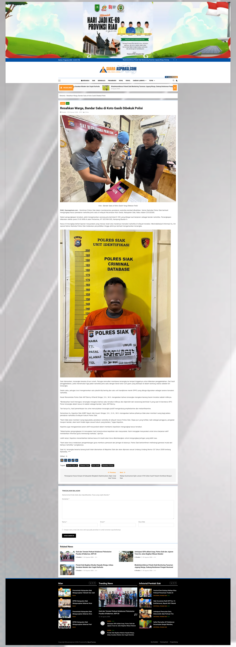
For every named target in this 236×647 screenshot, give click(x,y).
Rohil (121, 80)
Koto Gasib (95, 465)
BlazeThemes (91, 642)
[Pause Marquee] (175, 87)
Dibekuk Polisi (84, 465)
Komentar (65, 499)
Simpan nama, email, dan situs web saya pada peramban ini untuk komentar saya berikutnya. (92, 530)
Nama (64, 522)
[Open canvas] (59, 80)
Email (102, 522)
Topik (151, 80)
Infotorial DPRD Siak (82, 595)
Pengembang (174, 642)
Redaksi (64, 112)
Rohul (128, 80)
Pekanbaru (112, 80)
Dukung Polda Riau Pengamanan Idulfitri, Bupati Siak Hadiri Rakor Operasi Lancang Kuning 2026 (164, 603)
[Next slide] (176, 60)
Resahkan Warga (107, 465)
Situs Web (141, 522)
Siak (93, 80)
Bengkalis (101, 80)
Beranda (86, 80)
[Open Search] (173, 80)
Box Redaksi (154, 642)
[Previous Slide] (173, 60)
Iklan (74, 595)
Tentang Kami (164, 642)
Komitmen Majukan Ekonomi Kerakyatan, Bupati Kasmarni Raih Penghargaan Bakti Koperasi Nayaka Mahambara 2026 (154, 86)
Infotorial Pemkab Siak (160, 595)
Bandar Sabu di (72, 465)
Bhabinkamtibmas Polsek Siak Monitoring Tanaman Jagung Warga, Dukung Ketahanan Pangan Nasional (146, 60)
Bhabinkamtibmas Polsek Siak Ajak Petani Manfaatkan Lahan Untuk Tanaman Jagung (75, 86)
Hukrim (63, 103)
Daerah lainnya (139, 80)
